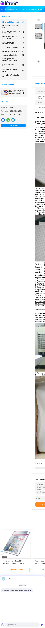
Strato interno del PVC (13, 47)
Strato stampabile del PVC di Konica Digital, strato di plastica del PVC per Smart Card (16, 91)
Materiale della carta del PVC (13, 26)
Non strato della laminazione (13, 65)
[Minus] (42, 579)
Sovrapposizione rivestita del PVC (13, 43)
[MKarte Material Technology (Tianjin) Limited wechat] (8, 120)
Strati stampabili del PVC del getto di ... (13, 32)
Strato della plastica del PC (13, 76)
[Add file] (2, 624)
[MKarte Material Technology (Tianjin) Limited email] (3, 120)
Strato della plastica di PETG (13, 70)
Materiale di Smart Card (13, 22)
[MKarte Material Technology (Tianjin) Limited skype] (13, 120)
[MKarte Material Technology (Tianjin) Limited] (9, 3)
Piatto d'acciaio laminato (13, 51)
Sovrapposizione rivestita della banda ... (13, 59)
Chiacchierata (13, 125)
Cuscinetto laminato (13, 55)
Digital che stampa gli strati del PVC (13, 37)
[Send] (42, 624)
